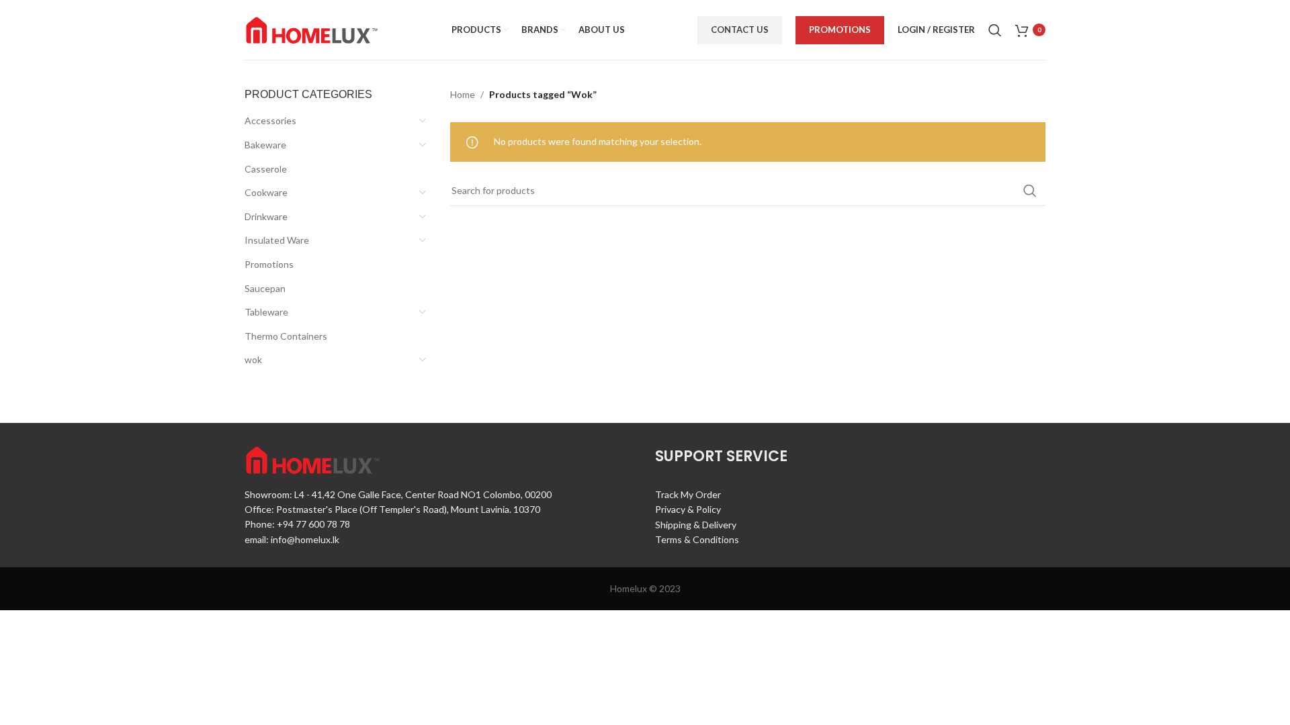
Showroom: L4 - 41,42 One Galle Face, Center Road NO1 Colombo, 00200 (398, 494)
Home (462, 94)
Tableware (266, 312)
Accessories (270, 120)
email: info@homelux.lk (292, 539)
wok (253, 359)
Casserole (266, 169)
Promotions (840, 29)
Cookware (266, 192)
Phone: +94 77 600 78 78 (297, 524)
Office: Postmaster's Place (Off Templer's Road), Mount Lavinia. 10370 (392, 509)
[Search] (995, 30)
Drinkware (266, 216)
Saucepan (265, 288)
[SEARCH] (1030, 190)
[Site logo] (312, 28)
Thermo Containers (286, 336)
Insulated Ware (277, 240)
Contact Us (740, 29)
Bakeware (265, 144)
